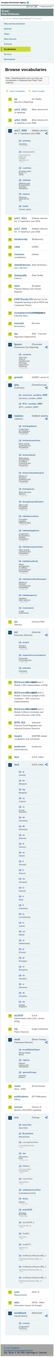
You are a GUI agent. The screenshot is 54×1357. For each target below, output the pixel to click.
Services (8, 54)
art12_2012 (20, 109)
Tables (7, 34)
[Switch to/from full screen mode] (36, 6)
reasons (26, 194)
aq (15, 99)
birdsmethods (26, 455)
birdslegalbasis (26, 426)
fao (16, 334)
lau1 (16, 757)
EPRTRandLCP (22, 299)
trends (25, 206)
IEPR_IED (19, 722)
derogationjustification (26, 502)
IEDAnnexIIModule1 (22, 682)
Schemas (8, 44)
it (23, 896)
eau (24, 1153)
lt (23, 905)
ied (16, 632)
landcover (20, 746)
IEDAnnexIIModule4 (22, 709)
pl (23, 949)
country (26, 1323)
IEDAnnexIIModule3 (22, 692)
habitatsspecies (26, 595)
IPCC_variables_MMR (26, 404)
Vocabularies (10, 49)
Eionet (15, 18)
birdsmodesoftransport (26, 473)
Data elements (10, 39)
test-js (25, 1199)
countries (26, 168)
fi (23, 861)
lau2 (16, 764)
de (23, 817)
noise (17, 1086)
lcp (16, 1029)
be (23, 780)
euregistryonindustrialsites (22, 313)
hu (23, 879)
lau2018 (18, 1015)
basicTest (26, 1125)
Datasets (8, 29)
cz (23, 807)
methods (26, 180)
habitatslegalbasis (26, 530)
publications (21, 1096)
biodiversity (21, 239)
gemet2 (18, 377)
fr (23, 870)
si (23, 984)
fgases (18, 344)
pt (23, 958)
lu (23, 914)
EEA (16, 2)
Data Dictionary (25, 18)
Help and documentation (14, 24)
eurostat (19, 323)
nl (23, 940)
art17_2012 (20, 218)
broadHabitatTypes (26, 1050)
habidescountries (26, 516)
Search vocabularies (17, 91)
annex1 (25, 642)
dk (23, 826)
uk (23, 1002)
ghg (16, 385)
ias (16, 621)
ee (23, 835)
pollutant (26, 668)
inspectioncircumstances (26, 655)
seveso (18, 1107)
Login (31, 6)
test (16, 1117)
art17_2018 (20, 229)
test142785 (26, 1210)
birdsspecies (26, 489)
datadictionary (22, 265)
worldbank (20, 1313)
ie (23, 888)
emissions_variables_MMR (26, 395)
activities (26, 141)
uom (16, 1292)
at (23, 772)
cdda (17, 247)
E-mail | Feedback (12, 1348)
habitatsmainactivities (26, 547)
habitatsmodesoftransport (26, 579)
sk (23, 993)
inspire (18, 736)
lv (23, 923)
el (23, 844)
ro (23, 967)
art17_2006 (20, 130)
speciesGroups (26, 1072)
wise (16, 1302)
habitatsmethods (26, 561)
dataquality (20, 275)
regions (26, 1060)
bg (23, 789)
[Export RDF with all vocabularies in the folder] (46, 134)
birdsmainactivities (26, 440)
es (23, 852)
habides (18, 416)
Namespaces (9, 59)
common (19, 254)
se (23, 975)
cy (23, 798)
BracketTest (26, 1133)
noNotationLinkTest (26, 1190)
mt (23, 931)
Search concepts (38, 91)
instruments (26, 608)
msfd (17, 1039)
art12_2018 (20, 120)
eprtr (17, 286)
